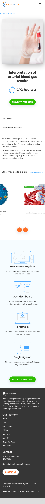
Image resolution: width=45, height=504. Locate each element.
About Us (6, 438)
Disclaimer (35, 491)
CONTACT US (10, 472)
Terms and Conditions (11, 491)
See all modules (8, 14)
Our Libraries (7, 426)
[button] (39, 4)
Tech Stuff (6, 434)
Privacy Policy (25, 491)
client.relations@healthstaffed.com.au (16, 464)
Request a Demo (9, 442)
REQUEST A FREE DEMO (22, 102)
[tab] (22, 118)
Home (5, 419)
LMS (4, 422)
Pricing (5, 430)
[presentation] (19, 229)
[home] (9, 4)
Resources (7, 446)
